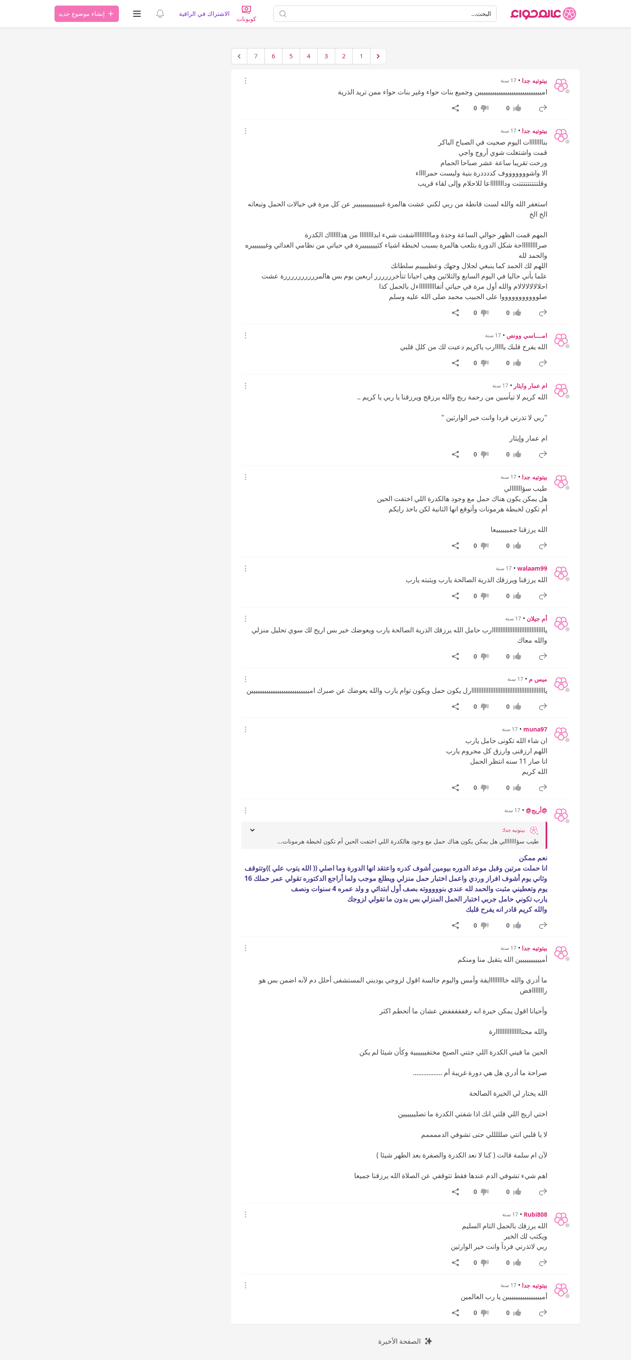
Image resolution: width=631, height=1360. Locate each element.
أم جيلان (537, 618)
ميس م (538, 679)
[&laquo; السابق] (378, 56)
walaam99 (532, 568)
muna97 (535, 729)
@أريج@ (536, 810)
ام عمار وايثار (530, 385)
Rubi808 (535, 1214)
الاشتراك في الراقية (204, 13)
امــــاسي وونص (527, 335)
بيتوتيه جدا (534, 80)
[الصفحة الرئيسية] (543, 14)
